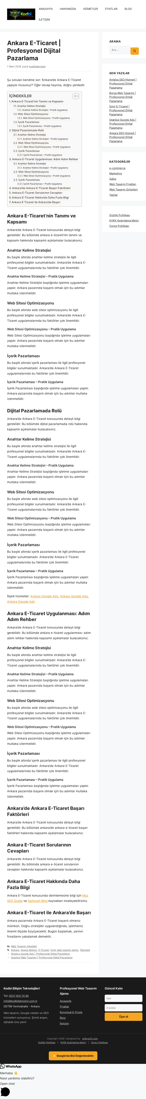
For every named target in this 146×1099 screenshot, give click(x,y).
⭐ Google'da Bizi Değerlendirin (73, 1055)
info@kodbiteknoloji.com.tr (20, 1001)
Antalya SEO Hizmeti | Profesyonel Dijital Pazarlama (123, 83)
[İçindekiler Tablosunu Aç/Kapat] (74, 96)
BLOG (128, 9)
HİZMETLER (90, 9)
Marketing (115, 173)
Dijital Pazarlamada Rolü (28, 130)
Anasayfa (65, 1001)
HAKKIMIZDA (68, 9)
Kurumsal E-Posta (71, 1012)
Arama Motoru (29, 950)
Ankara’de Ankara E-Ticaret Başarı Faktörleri (41, 188)
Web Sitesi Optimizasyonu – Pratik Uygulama (46, 118)
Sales (112, 178)
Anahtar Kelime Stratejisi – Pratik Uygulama (44, 110)
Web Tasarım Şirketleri (24, 946)
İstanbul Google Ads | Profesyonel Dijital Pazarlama (122, 123)
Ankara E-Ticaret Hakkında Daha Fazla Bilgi (40, 197)
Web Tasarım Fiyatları (122, 184)
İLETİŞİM (44, 19)
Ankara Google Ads (44, 596)
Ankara (15, 950)
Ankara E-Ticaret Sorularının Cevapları (37, 192)
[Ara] (135, 51)
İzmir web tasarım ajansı (64, 950)
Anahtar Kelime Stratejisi (31, 106)
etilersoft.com (90, 1038)
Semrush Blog (38, 901)
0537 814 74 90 (19, 996)
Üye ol (123, 1016)
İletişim (64, 1023)
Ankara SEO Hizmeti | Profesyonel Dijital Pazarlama (122, 137)
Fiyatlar (64, 1006)
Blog (63, 1017)
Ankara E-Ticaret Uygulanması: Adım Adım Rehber (45, 159)
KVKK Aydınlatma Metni (124, 220)
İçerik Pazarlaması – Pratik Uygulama (42, 126)
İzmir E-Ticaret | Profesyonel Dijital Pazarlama (120, 110)
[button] (73, 1090)
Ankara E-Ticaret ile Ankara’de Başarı (36, 202)
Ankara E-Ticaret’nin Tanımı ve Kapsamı (37, 101)
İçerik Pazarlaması (28, 122)
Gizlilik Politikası (119, 215)
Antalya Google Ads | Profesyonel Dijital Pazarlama (40, 953)
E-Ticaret (43, 950)
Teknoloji (85, 950)
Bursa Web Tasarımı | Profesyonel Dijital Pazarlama (122, 97)
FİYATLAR (111, 9)
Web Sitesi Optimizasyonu (33, 114)
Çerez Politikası (119, 226)
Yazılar (113, 195)
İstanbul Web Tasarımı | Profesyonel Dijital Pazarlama (41, 957)
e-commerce (117, 168)
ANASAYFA (46, 9)
